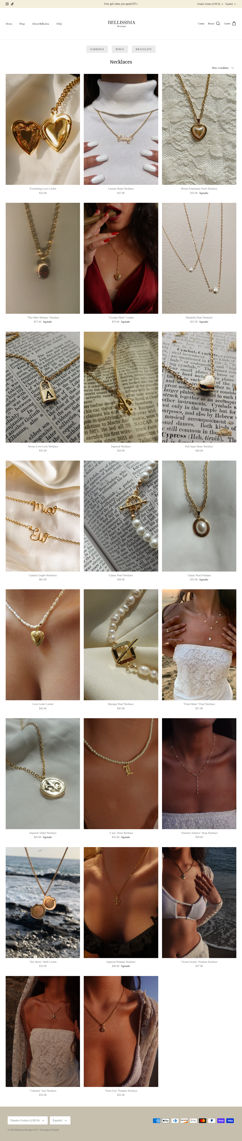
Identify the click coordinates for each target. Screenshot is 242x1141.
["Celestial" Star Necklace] (43, 1031)
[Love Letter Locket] (43, 644)
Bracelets (144, 49)
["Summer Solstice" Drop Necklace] (199, 773)
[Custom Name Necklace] (121, 129)
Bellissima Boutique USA (26, 1130)
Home (9, 23)
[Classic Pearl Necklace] (121, 516)
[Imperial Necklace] (121, 387)
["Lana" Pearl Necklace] (121, 773)
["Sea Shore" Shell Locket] (43, 902)
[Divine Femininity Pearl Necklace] (199, 129)
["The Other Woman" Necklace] (43, 258)
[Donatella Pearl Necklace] (199, 258)
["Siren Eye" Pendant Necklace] (121, 1031)
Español (229, 4)
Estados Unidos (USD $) (208, 4)
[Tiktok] (12, 3)
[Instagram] (7, 3)
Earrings (97, 49)
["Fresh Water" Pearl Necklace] (199, 644)
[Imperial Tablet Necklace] (43, 773)
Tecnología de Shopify (49, 1130)
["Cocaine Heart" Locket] (121, 258)
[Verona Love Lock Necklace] (43, 387)
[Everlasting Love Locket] (43, 129)
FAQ (59, 23)
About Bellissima (40, 23)
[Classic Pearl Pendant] (199, 516)
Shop (22, 23)
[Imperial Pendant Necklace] (121, 902)
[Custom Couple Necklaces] (43, 516)
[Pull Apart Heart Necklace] (199, 387)
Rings (120, 49)
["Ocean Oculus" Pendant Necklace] (199, 902)
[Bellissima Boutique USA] (121, 24)
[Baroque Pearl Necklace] (121, 644)
